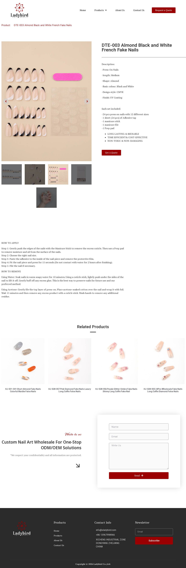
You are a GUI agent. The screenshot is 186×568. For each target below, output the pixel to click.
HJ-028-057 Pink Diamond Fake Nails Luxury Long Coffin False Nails (69, 360)
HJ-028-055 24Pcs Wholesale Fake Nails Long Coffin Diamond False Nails (163, 360)
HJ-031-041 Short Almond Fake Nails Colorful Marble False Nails (23, 360)
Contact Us (138, 10)
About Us (119, 10)
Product (5, 25)
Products (99, 10)
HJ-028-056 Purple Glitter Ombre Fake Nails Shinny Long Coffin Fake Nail (116, 360)
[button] (164, 10)
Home (83, 10)
